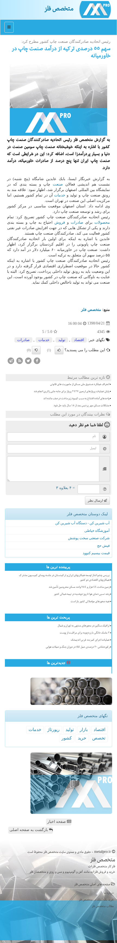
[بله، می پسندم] (59, 350)
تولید (61, 340)
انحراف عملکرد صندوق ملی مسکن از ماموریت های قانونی (79, 384)
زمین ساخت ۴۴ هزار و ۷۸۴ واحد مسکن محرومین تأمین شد (79, 587)
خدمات (59, 195)
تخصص (98, 738)
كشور (66, 738)
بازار (84, 729)
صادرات (77, 222)
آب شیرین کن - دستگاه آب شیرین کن (82, 523)
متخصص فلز (58, 9)
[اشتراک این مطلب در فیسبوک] (37, 360)
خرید (82, 738)
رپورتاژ (53, 729)
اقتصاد (79, 340)
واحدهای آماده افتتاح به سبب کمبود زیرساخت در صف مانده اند (76, 399)
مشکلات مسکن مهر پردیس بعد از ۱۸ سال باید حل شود (81, 406)
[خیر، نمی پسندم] (36, 350)
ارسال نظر (96, 500)
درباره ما (109, 893)
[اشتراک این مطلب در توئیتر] (28, 360)
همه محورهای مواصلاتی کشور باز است (90, 602)
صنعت (58, 184)
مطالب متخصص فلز (103, 906)
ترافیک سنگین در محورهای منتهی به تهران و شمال (84, 626)
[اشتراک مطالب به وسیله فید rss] (19, 360)
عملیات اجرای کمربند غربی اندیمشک (90, 640)
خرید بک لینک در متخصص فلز (96, 900)
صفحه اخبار (57, 822)
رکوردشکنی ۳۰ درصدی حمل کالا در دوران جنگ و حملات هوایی (78, 647)
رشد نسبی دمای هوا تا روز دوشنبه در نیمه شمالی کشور (82, 594)
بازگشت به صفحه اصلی (29, 830)
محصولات (102, 222)
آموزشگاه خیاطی (97, 531)
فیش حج (103, 546)
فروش (59, 222)
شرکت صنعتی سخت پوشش (89, 538)
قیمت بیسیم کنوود (96, 553)
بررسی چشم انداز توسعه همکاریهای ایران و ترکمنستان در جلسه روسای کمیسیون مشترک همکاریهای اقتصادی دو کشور (64, 578)
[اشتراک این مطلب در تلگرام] (11, 360)
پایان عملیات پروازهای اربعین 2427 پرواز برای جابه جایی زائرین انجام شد (71, 391)
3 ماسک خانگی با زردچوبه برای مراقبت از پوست (85, 633)
